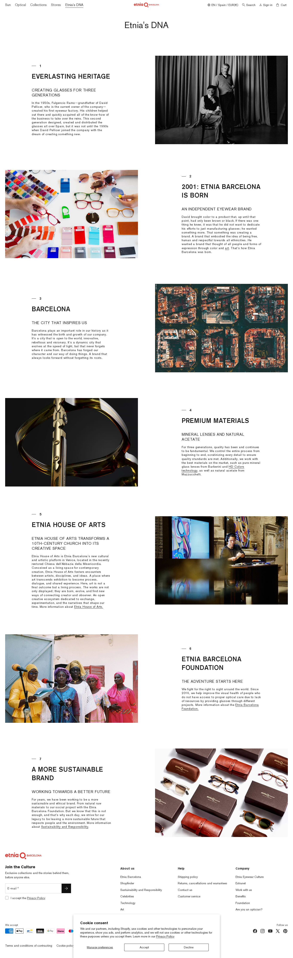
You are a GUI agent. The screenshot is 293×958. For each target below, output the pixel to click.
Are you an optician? (249, 909)
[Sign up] (66, 888)
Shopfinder (127, 883)
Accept (144, 947)
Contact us (185, 890)
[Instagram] (262, 931)
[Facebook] (255, 931)
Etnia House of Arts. (88, 606)
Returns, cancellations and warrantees (202, 883)
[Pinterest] (285, 931)
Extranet (241, 883)
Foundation (243, 903)
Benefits (241, 896)
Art (122, 909)
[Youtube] (270, 931)
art (227, 248)
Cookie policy (65, 945)
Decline (188, 947)
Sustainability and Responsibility (64, 826)
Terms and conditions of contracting (28, 945)
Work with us (244, 890)
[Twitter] (277, 931)
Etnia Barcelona (130, 877)
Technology (127, 903)
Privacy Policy (165, 936)
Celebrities (127, 896)
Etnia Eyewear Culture (250, 877)
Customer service (189, 896)
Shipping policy (188, 877)
